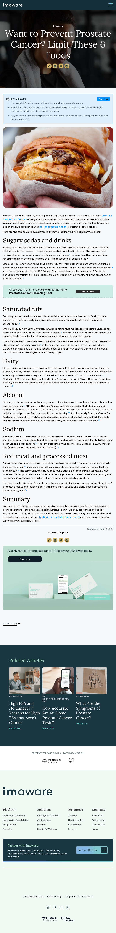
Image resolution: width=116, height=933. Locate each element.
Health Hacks (75, 820)
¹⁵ (58, 447)
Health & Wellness (47, 829)
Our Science (75, 824)
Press (95, 829)
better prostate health (52, 226)
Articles (72, 815)
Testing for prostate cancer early (59, 517)
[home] (12, 5)
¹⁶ (24, 466)
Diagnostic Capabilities (15, 820)
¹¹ (25, 405)
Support (72, 829)
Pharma (41, 824)
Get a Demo (98, 820)
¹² (69, 413)
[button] (110, 4)
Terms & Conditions (33, 896)
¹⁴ (36, 443)
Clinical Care (44, 820)
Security (7, 829)
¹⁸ (26, 490)
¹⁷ (18, 470)
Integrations (9, 824)
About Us (97, 815)
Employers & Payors (48, 815)
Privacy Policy (54, 896)
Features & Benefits (14, 815)
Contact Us (98, 824)
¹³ (99, 420)
